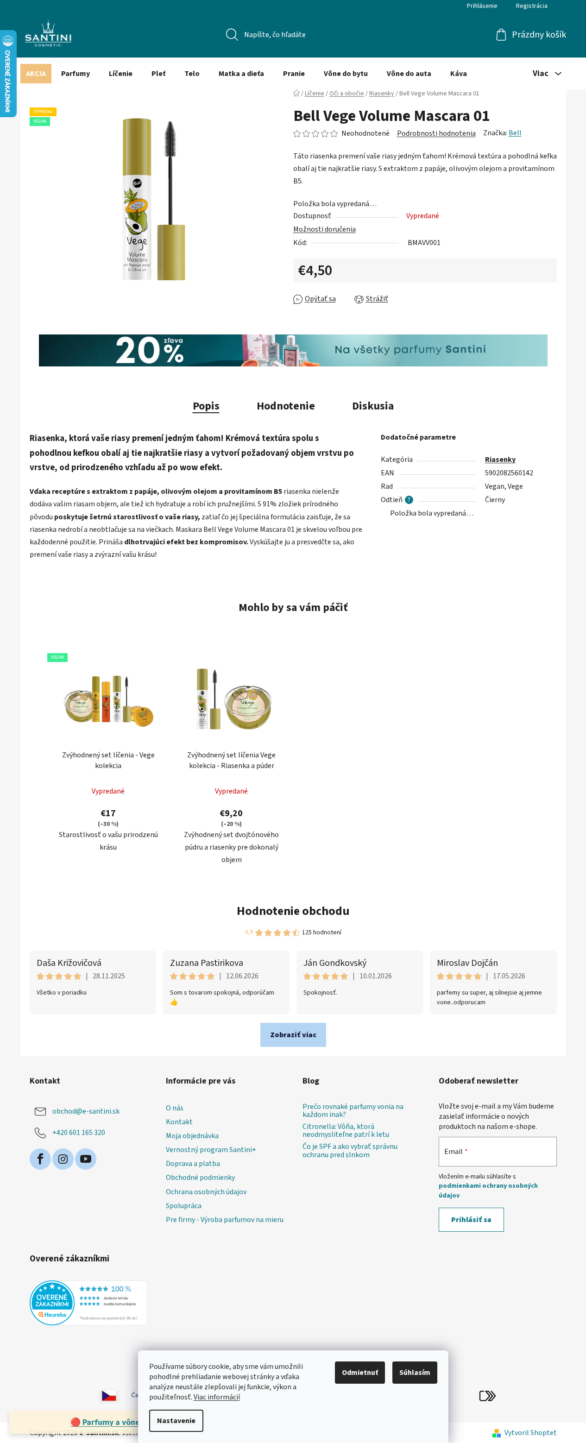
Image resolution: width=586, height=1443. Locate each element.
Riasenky (500, 459)
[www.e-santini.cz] (99, 1395)
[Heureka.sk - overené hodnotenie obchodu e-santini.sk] (89, 1302)
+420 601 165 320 (78, 1133)
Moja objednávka (192, 1136)
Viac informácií (217, 1397)
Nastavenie (176, 1421)
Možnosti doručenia (324, 229)
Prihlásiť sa (471, 1220)
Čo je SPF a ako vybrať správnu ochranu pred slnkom (349, 1151)
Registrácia (532, 6)
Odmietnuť (360, 1372)
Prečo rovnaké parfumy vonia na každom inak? (352, 1111)
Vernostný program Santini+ (211, 1150)
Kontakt (179, 1122)
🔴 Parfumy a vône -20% (115, 1422)
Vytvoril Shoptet (530, 1433)
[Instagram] (63, 1159)
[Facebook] (40, 1159)
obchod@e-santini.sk (86, 1111)
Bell (515, 133)
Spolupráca (184, 1206)
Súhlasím (414, 1372)
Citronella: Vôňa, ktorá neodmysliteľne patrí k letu (345, 1131)
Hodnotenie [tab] (286, 406)
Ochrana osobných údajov (206, 1192)
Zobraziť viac (293, 1035)
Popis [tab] (206, 406)
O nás (174, 1108)
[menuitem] (35, 73)
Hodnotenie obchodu (293, 911)
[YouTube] (85, 1159)
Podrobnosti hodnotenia (436, 133)
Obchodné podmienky (200, 1177)
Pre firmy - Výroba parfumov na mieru (225, 1220)
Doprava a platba (193, 1164)
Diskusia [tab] (373, 406)
